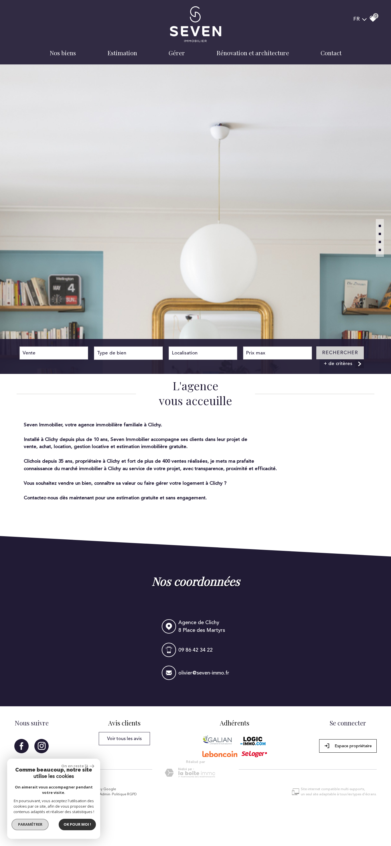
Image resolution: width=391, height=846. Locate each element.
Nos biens (63, 53)
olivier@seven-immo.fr (203, 673)
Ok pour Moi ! (77, 824)
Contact (331, 53)
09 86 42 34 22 (195, 650)
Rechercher (340, 352)
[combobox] (53, 353)
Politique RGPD (124, 794)
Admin (105, 794)
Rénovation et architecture (252, 53)
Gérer (177, 53)
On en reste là (74, 765)
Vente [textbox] (29, 353)
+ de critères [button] (338, 363)
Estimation (122, 53)
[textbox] (128, 353)
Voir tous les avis (124, 738)
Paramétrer (30, 824)
